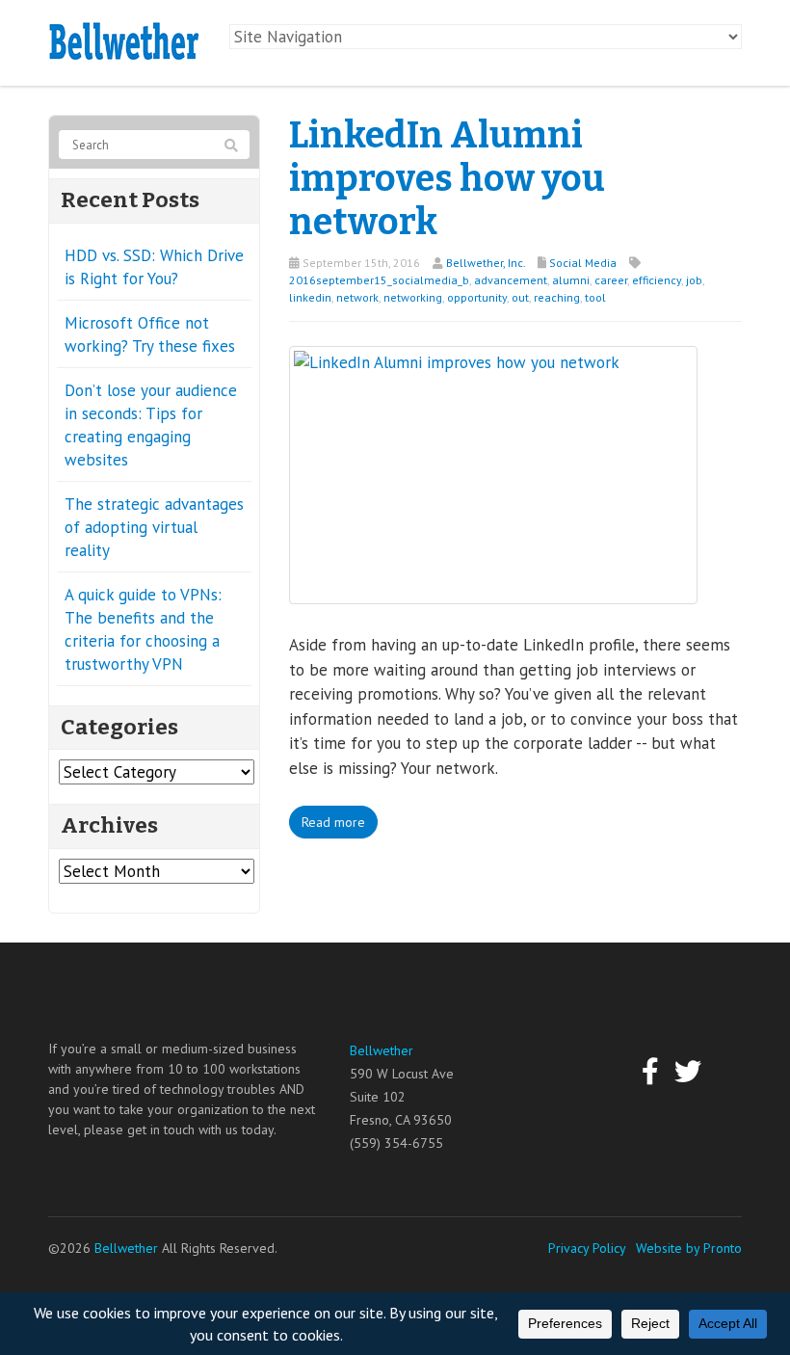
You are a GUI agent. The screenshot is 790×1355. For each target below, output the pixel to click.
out (520, 297)
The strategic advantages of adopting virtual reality (154, 527)
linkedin (310, 297)
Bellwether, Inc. (485, 262)
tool (595, 297)
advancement (510, 280)
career (610, 280)
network (357, 297)
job (694, 280)
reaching (557, 297)
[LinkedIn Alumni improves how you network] (493, 473)
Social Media (583, 262)
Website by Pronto (689, 1248)
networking (412, 297)
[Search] (231, 145)
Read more (333, 822)
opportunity (477, 297)
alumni (571, 280)
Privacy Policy (587, 1248)
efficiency (656, 280)
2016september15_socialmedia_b (379, 280)
